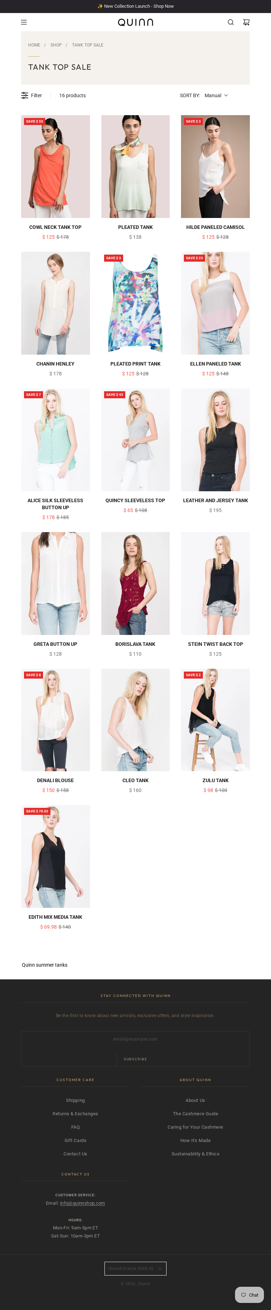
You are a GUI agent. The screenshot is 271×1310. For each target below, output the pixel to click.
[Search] (231, 22)
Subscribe (135, 1059)
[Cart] (246, 22)
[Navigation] (23, 22)
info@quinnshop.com (82, 1203)
